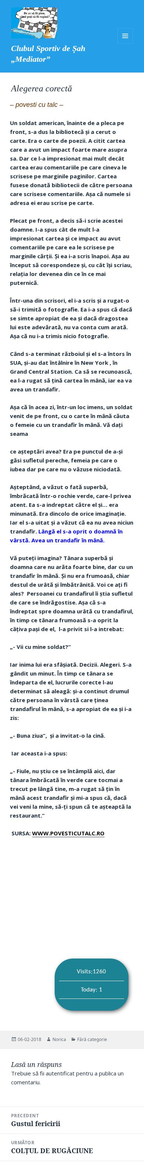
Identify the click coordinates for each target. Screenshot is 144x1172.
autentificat (60, 1073)
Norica (59, 1039)
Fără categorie (92, 1039)
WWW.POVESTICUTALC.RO (68, 833)
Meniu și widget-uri (125, 36)
